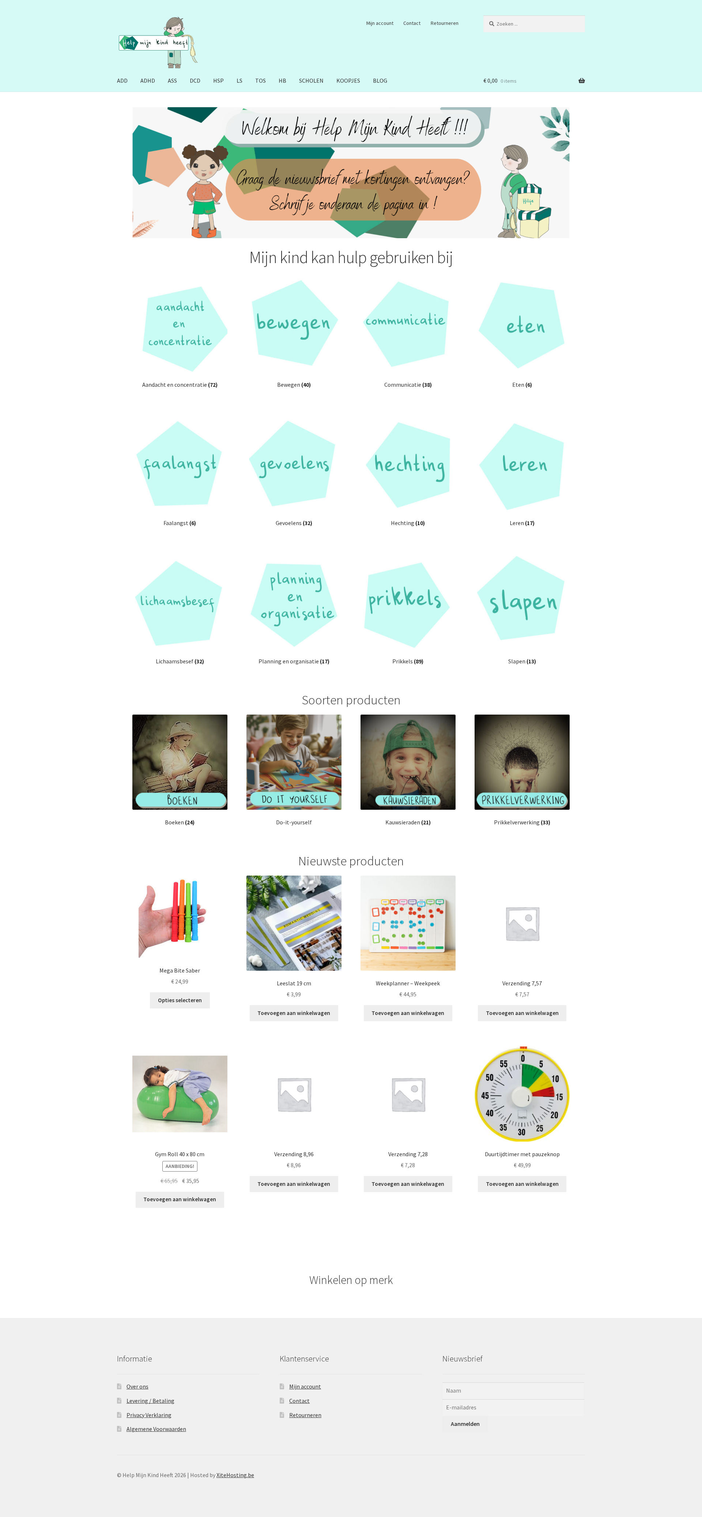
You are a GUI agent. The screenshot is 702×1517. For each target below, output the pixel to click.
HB (282, 80)
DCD (195, 80)
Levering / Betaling (150, 1400)
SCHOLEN (311, 80)
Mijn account (379, 23)
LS (239, 80)
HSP (218, 80)
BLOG (380, 80)
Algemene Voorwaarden (156, 1428)
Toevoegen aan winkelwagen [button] (293, 1013)
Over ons (137, 1386)
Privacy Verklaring (149, 1415)
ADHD (147, 80)
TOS (260, 80)
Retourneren (444, 23)
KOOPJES (348, 80)
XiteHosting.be (235, 1475)
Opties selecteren (180, 1000)
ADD (122, 80)
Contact (411, 23)
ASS (172, 80)
